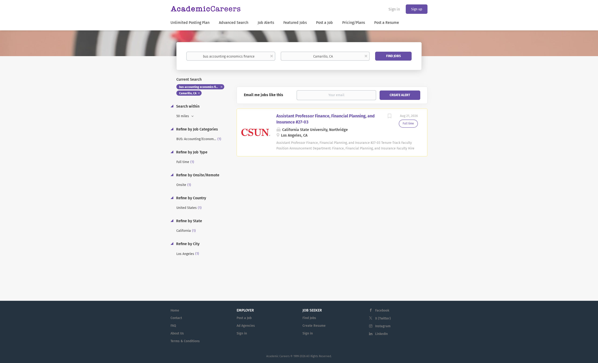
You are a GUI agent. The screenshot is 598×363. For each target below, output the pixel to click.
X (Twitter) (383, 318)
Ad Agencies (246, 326)
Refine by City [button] (187, 244)
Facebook (382, 310)
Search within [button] (187, 106)
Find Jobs (393, 56)
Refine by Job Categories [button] (196, 129)
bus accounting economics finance (201, 87)
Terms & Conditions (185, 341)
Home (175, 310)
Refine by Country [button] (190, 198)
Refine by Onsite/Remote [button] (197, 175)
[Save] (389, 117)
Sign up (416, 9)
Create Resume (314, 326)
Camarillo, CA (187, 93)
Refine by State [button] (188, 221)
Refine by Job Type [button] (191, 152)
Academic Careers (278, 356)
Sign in (394, 9)
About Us (177, 333)
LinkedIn (381, 334)
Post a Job (244, 318)
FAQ (173, 326)
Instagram (383, 326)
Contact (176, 318)
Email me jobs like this (263, 95)
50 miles (183, 116)
